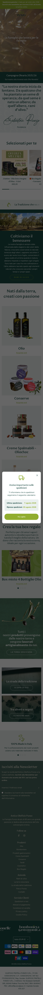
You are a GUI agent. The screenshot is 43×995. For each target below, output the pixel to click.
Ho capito (21, 517)
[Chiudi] (37, 475)
